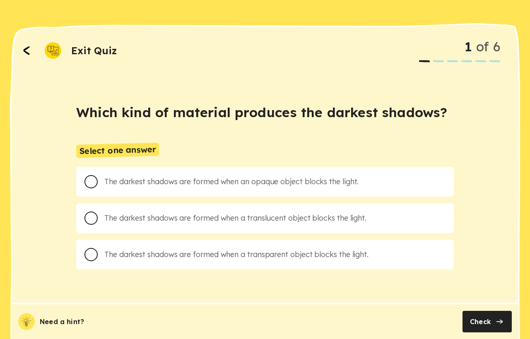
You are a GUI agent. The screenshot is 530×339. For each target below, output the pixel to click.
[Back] (26, 50)
